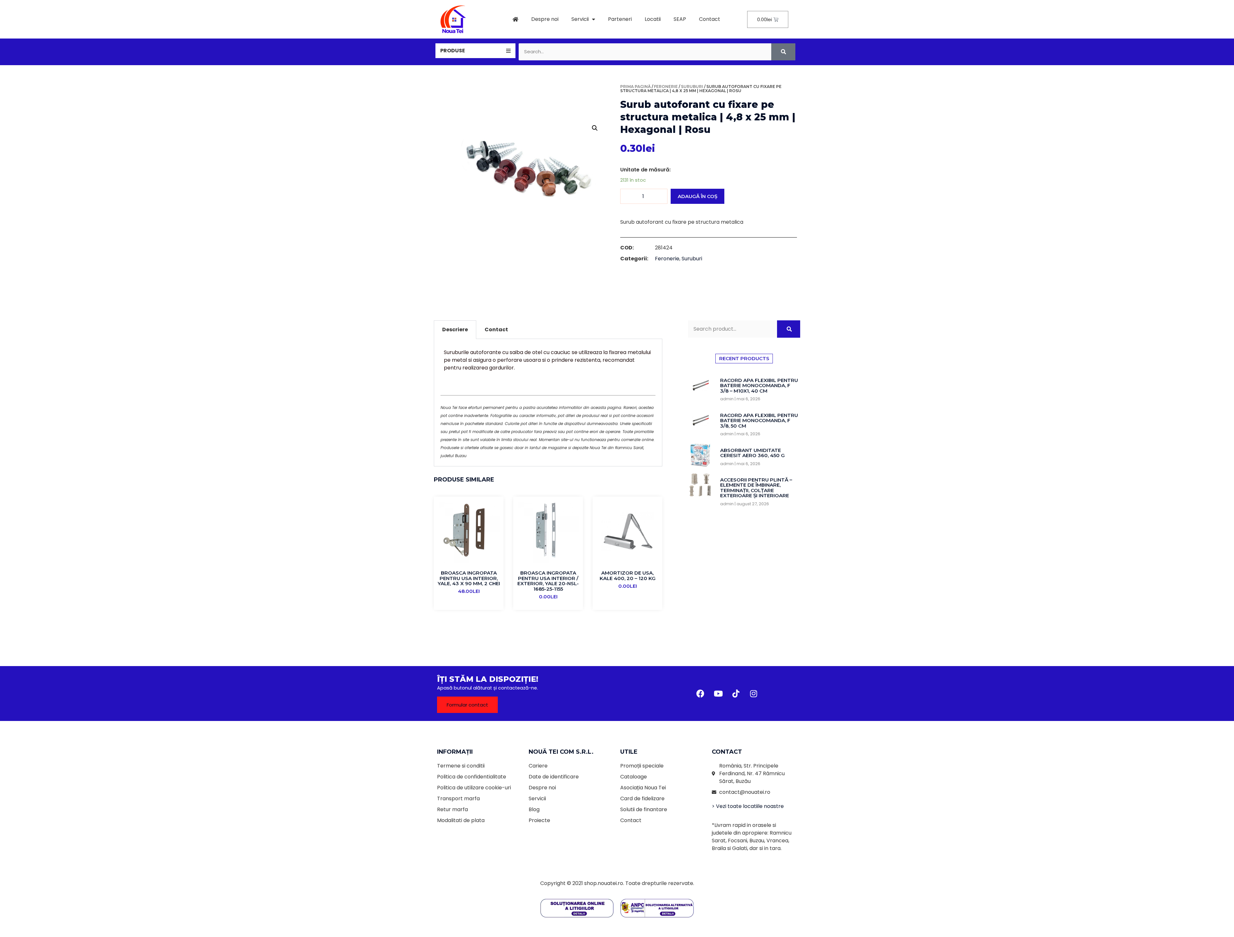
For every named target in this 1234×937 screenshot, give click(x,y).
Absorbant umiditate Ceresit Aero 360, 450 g (752, 453)
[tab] (475, 50)
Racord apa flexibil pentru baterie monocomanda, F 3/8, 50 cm (759, 420)
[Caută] (783, 51)
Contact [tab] (496, 329)
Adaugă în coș (697, 196)
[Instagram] (754, 693)
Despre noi (545, 19)
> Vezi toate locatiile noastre (748, 806)
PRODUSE (452, 50)
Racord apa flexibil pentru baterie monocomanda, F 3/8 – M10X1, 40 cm (759, 385)
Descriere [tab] (455, 329)
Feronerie (666, 86)
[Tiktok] (736, 693)
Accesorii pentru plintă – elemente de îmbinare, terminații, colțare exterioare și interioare (756, 488)
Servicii (580, 19)
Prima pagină (635, 86)
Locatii (653, 19)
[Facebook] (701, 693)
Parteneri (620, 19)
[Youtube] (718, 693)
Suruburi (692, 86)
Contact (709, 19)
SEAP (680, 19)
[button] (467, 705)
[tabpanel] (548, 402)
